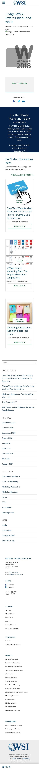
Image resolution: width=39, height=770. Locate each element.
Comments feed (8, 535)
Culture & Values (10, 625)
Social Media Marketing (12, 685)
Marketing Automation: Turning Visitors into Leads (19, 331)
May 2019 (6, 459)
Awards (7, 621)
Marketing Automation (11, 487)
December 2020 (8, 422)
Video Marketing (10, 707)
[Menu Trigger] (3, 3)
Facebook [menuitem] (11, 584)
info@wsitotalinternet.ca (16, 574)
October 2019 (7, 453)
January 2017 (7, 464)
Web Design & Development (14, 670)
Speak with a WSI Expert (12, 644)
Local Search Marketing (12, 663)
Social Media (7, 507)
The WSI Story (9, 614)
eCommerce (9, 674)
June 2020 (6, 443)
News (4, 497)
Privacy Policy (16, 758)
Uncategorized (8, 512)
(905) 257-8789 (13, 572)
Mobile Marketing (10, 703)
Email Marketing (10, 699)
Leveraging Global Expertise (13, 725)
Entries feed (7, 530)
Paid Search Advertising (12, 688)
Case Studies (9, 617)
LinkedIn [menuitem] (11, 587)
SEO (3, 502)
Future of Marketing (10, 481)
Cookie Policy (25, 758)
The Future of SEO (9, 402)
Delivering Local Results (12, 729)
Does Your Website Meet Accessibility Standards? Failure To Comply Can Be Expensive (19, 213)
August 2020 (7, 438)
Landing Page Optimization (13, 666)
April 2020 (6, 448)
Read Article (19, 226)
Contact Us (8, 641)
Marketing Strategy (10, 492)
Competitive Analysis (11, 659)
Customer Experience (11, 476)
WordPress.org (8, 540)
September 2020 (8, 433)
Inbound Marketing (11, 681)
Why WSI (8, 610)
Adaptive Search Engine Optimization (16, 692)
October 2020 (7, 428)
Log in (4, 525)
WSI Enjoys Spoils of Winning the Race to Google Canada (18, 408)
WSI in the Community (12, 628)
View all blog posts (21, 175)
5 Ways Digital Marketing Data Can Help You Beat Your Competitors (17, 273)
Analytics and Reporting (12, 710)
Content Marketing (11, 677)
